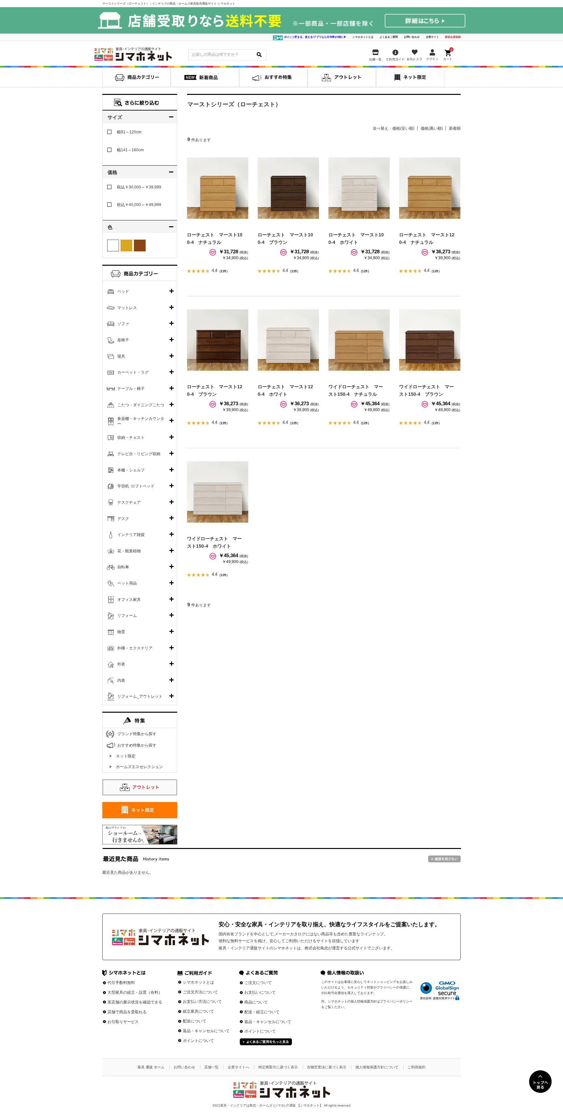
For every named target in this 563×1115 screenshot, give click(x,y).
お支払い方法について (202, 1001)
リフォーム (127, 615)
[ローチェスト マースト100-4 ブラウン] (288, 188)
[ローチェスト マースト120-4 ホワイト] (288, 340)
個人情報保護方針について (376, 1067)
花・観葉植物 (129, 551)
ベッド (123, 291)
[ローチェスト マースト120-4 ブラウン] (217, 340)
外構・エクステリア (134, 648)
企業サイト (432, 37)
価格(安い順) (403, 128)
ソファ (123, 323)
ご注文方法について (200, 992)
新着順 (455, 128)
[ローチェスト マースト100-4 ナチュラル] (217, 188)
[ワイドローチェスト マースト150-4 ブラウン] (429, 340)
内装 (121, 680)
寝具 (121, 356)
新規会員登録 (453, 37)
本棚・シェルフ (131, 470)
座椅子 (123, 340)
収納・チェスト (131, 437)
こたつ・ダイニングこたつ (140, 405)
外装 (121, 664)
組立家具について (198, 1011)
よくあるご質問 (389, 37)
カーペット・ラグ (133, 372)
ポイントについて (198, 1040)
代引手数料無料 (121, 982)
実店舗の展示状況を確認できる (135, 1002)
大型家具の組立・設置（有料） (135, 992)
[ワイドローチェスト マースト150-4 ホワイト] (217, 492)
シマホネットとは (363, 37)
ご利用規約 (417, 1067)
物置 (121, 632)
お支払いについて (260, 992)
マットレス (127, 307)
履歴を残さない (444, 858)
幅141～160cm (130, 150)
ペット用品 (127, 583)
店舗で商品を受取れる (127, 1012)
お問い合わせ (412, 37)
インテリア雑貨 (131, 534)
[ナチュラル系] (126, 245)
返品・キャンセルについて (206, 1031)
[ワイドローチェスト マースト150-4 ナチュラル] (359, 340)
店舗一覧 (211, 1067)
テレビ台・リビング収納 (138, 454)
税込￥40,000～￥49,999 (139, 204)
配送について (194, 1021)
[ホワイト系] (113, 245)
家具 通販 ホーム (151, 1067)
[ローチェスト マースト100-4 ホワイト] (359, 188)
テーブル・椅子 (131, 388)
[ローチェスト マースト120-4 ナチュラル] (429, 188)
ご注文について (258, 982)
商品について (256, 1002)
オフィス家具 (129, 599)
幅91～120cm (129, 132)
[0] (448, 54)
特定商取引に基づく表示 (278, 1067)
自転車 (123, 567)
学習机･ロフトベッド (135, 486)
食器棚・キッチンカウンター (140, 421)
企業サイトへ (238, 1067)
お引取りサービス (123, 1021)
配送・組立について (262, 1012)
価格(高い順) (432, 128)
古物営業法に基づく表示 (326, 1067)
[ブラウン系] (140, 245)
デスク (123, 518)
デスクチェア (129, 502)
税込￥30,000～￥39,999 (139, 187)
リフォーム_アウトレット (140, 696)
